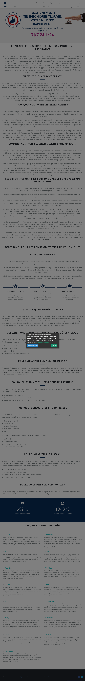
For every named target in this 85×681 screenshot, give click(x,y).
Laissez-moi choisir (33, 345)
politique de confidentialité (43, 342)
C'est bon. (54, 345)
